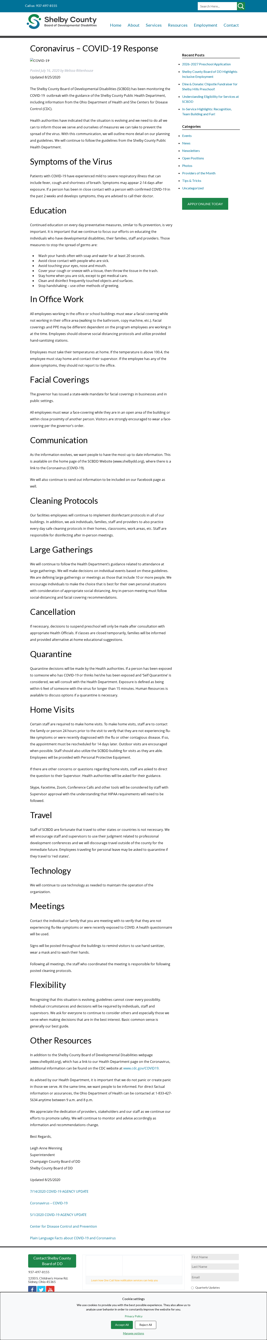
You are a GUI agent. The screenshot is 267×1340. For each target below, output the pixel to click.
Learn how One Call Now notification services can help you (124, 1280)
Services (154, 24)
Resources (178, 24)
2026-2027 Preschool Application (206, 64)
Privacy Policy (133, 1316)
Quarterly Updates (207, 1287)
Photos (187, 166)
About (134, 24)
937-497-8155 (38, 1272)
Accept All (122, 1324)
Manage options (133, 1333)
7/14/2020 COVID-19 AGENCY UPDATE (59, 1191)
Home (115, 24)
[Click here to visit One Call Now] (104, 1265)
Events (187, 136)
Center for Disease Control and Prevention (63, 1226)
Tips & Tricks (191, 180)
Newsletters (191, 151)
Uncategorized (193, 188)
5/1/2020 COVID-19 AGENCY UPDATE (58, 1214)
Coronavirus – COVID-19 (49, 1203)
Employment (205, 24)
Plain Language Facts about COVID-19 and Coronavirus (73, 1238)
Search (241, 6)
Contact (231, 24)
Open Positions (193, 158)
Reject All (145, 1324)
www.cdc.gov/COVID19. (141, 1068)
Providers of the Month (198, 173)
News (186, 143)
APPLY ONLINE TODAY (205, 204)
